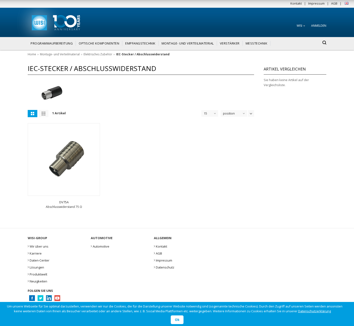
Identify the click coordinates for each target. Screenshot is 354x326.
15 (205, 113)
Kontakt (296, 3)
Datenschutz (164, 267)
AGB (334, 3)
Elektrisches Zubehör (98, 54)
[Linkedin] (49, 299)
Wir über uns (38, 246)
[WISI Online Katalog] (39, 22)
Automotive (100, 246)
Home (32, 54)
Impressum (316, 3)
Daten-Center (38, 260)
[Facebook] (32, 299)
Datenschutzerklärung (314, 311)
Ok (177, 320)
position (229, 113)
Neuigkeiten (37, 281)
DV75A (64, 202)
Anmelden (318, 26)
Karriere (35, 253)
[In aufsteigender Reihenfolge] (251, 113)
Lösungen (36, 267)
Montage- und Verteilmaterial (60, 54)
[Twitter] (40, 299)
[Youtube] (57, 299)
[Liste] (43, 113)
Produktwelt (37, 274)
